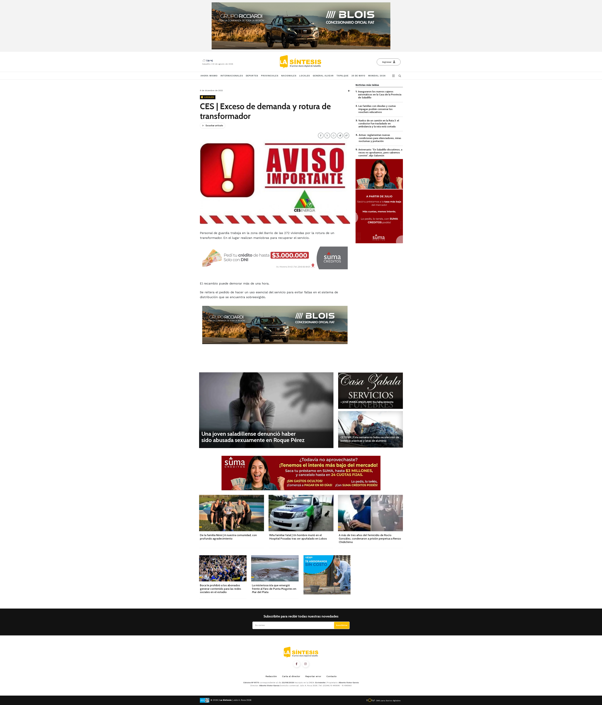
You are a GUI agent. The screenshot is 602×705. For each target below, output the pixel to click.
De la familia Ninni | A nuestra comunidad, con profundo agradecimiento (228, 536)
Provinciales (269, 75)
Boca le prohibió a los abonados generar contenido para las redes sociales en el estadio (220, 589)
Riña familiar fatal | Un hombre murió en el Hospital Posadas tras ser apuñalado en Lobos (298, 536)
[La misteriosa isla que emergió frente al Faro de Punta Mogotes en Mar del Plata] (275, 568)
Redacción (271, 676)
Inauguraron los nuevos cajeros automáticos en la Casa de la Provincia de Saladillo (379, 94)
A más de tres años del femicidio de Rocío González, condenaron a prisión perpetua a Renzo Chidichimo (370, 538)
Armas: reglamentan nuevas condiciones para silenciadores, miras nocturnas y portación (380, 138)
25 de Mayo (358, 75)
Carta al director (291, 676)
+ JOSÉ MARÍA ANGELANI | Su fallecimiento (367, 402)
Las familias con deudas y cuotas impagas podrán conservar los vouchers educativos (377, 109)
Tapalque (342, 75)
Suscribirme (341, 625)
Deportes (252, 75)
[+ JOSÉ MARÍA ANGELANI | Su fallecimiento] (370, 390)
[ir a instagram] (305, 664)
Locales (304, 75)
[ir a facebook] (296, 664)
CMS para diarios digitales (388, 701)
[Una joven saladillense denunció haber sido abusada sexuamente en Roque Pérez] (266, 410)
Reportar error (313, 676)
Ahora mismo (209, 75)
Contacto (331, 676)
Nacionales (288, 75)
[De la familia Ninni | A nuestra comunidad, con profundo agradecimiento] (231, 513)
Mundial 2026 (376, 75)
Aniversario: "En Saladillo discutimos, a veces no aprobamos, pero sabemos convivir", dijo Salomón (380, 152)
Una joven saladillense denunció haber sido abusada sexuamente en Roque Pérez (253, 436)
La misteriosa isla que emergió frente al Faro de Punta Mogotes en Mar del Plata (274, 589)
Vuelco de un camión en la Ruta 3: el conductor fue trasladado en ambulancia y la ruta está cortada (378, 123)
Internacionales (231, 75)
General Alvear (323, 75)
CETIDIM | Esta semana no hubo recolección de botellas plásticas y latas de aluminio (370, 439)
